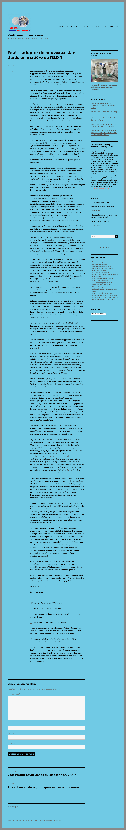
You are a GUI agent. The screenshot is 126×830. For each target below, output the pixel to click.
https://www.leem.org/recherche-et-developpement (56, 456)
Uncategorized (12, 71)
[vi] (38, 348)
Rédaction (11, 65)
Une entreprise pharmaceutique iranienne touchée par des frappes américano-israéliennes (103, 268)
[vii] (31, 647)
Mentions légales (13, 807)
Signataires (75, 26)
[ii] (45, 149)
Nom (10, 724)
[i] (35, 118)
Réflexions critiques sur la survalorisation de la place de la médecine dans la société (105, 274)
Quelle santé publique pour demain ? (103, 299)
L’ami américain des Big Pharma (102, 279)
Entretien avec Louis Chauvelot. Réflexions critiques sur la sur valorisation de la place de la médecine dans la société (104, 132)
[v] (42, 218)
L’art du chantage (97, 287)
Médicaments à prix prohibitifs (102, 283)
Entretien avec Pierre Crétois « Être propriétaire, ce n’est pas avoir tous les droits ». (103, 105)
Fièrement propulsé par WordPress (50, 820)
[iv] (48, 176)
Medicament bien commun (27, 35)
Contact (104, 247)
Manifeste (62, 26)
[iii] (37, 176)
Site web (11, 743)
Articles (98, 26)
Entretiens (88, 26)
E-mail (11, 733)
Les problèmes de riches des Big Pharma (105, 297)
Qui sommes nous (111, 26)
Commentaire (14, 694)
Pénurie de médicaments (100, 281)
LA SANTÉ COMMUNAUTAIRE (101, 285)
